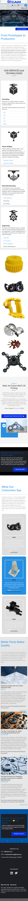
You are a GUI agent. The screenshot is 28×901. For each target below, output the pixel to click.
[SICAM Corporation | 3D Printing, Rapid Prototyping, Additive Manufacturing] (14, 1)
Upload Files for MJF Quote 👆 (14, 416)
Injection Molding (8, 163)
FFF (4, 118)
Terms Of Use (24, 899)
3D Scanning (6, 241)
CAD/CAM (6, 238)
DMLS (5, 124)
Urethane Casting (8, 160)
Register (21, 5)
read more (22, 710)
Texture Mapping (8, 243)
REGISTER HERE (20, 469)
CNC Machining (7, 198)
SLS (4, 121)
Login (14, 5)
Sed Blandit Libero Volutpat (14, 675)
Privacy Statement (17, 899)
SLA (4, 115)
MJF (4, 112)
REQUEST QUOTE (19, 833)
